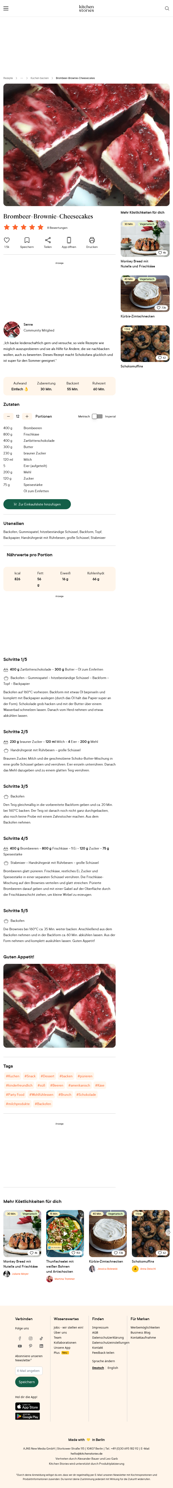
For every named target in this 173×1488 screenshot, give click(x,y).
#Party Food (15, 1094)
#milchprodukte (18, 1103)
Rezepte (8, 78)
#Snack (30, 1076)
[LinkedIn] (41, 1346)
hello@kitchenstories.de (87, 1453)
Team (57, 1337)
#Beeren (56, 1085)
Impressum (100, 1327)
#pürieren (85, 1076)
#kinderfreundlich (19, 1085)
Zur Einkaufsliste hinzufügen (40, 504)
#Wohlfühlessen (41, 1094)
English (113, 1368)
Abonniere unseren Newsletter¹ (29, 1358)
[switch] (97, 416)
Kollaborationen (65, 1343)
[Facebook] (20, 1338)
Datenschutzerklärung (108, 1337)
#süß (41, 1085)
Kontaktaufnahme (143, 1337)
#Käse (99, 1085)
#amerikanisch (79, 1085)
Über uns (60, 1332)
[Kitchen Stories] (86, 8)
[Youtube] (20, 1346)
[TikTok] (41, 1338)
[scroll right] (169, 1232)
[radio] (6, 227)
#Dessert (47, 1076)
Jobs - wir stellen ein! (68, 1327)
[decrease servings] (8, 416)
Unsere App (62, 1348)
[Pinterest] (31, 1346)
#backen (66, 1076)
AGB (95, 1332)
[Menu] (5, 8)
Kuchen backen (40, 78)
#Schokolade (86, 1094)
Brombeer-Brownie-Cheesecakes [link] (75, 78)
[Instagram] (31, 1338)
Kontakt (97, 1348)
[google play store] (30, 1417)
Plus (60, 1353)
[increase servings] (27, 416)
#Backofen (43, 1103)
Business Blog (140, 1332)
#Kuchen (12, 1076)
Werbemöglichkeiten (145, 1327)
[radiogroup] (24, 228)
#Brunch (64, 1094)
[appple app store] (30, 1407)
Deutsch (98, 1368)
